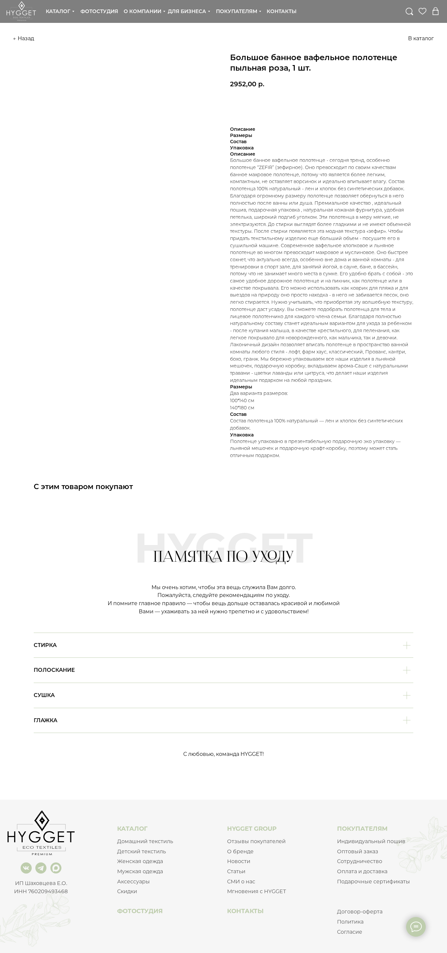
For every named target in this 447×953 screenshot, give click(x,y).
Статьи (236, 871)
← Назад (23, 38)
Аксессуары (133, 881)
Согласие (349, 932)
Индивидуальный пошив (371, 841)
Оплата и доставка (362, 871)
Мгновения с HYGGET (256, 891)
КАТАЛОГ (132, 828)
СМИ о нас (241, 881)
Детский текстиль (141, 851)
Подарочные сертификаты (373, 881)
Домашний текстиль (145, 841)
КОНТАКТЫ (245, 911)
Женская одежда (140, 861)
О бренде (240, 851)
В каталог (421, 38)
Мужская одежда (140, 871)
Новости (238, 861)
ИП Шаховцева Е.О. (41, 883)
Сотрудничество (359, 861)
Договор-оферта (360, 912)
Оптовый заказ (357, 851)
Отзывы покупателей (256, 841)
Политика (350, 922)
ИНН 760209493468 (41, 891)
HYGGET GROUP (252, 828)
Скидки (127, 891)
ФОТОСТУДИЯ (140, 911)
